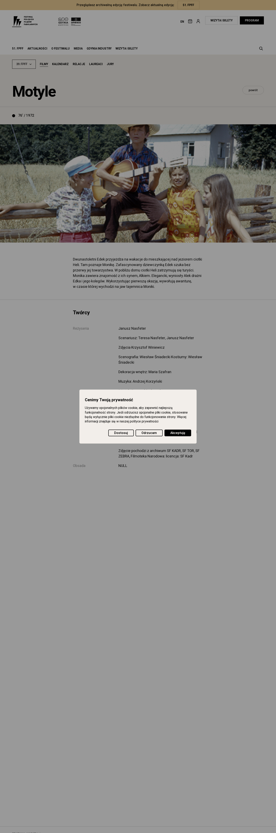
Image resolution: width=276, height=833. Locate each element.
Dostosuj (121, 433)
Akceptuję (177, 433)
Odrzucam (149, 433)
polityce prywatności (144, 421)
